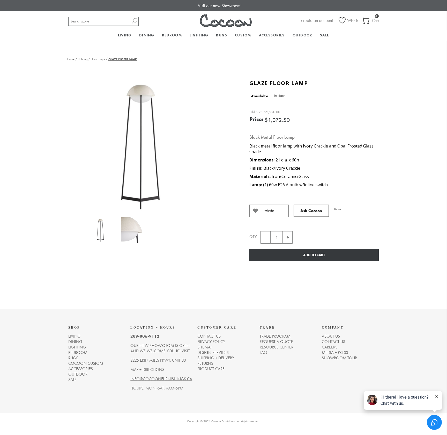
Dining (75, 341)
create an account (317, 20)
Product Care (211, 368)
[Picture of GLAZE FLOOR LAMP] (100, 231)
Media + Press (335, 352)
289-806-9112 (144, 336)
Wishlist (269, 210)
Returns (205, 363)
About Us (331, 336)
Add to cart (314, 255)
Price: (256, 119)
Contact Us (333, 341)
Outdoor (77, 374)
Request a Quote (276, 341)
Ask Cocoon (311, 210)
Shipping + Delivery (215, 358)
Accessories (80, 368)
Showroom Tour (339, 358)
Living (74, 336)
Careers (329, 347)
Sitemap (204, 347)
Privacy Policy (211, 341)
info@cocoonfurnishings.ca (161, 379)
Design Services (213, 352)
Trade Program (275, 336)
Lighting (77, 347)
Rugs (73, 358)
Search (134, 21)
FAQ (263, 352)
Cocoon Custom (85, 363)
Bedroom (77, 352)
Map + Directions (147, 369)
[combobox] (100, 21)
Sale (72, 379)
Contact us (209, 336)
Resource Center (276, 347)
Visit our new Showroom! (220, 6)
